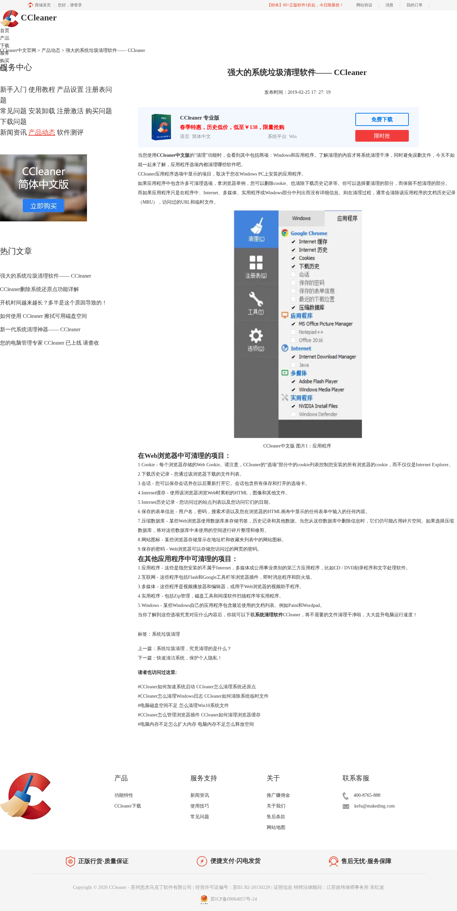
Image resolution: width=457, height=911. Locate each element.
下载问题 (13, 121)
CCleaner (37, 17)
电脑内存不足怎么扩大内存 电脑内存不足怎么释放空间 (196, 724)
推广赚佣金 (278, 795)
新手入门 (13, 89)
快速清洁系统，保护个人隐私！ (189, 657)
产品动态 (41, 132)
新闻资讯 (13, 132)
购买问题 (98, 111)
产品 (4, 38)
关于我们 (276, 806)
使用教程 (41, 89)
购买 (4, 60)
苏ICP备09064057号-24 (233, 899)
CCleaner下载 (127, 806)
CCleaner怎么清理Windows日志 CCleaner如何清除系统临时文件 (203, 696)
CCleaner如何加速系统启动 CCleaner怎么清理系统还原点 (197, 686)
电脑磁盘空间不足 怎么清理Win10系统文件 (183, 705)
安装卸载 (41, 111)
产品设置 (70, 89)
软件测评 (70, 132)
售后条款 (276, 816)
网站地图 (276, 827)
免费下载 (382, 119)
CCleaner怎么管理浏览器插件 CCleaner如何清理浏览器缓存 (199, 714)
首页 (4, 30)
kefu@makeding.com (374, 806)
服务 (4, 53)
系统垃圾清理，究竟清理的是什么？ (194, 648)
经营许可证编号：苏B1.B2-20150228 (232, 887)
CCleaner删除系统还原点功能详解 (39, 289)
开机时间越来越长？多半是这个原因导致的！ (53, 302)
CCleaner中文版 (173, 155)
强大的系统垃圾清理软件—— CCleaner (45, 276)
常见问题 (13, 111)
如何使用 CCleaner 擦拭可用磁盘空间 (43, 316)
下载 (4, 45)
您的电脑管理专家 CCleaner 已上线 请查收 (49, 343)
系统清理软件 (269, 614)
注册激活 (70, 111)
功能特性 (123, 795)
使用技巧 (199, 806)
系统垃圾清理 (166, 634)
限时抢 (382, 136)
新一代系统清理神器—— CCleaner (40, 329)
